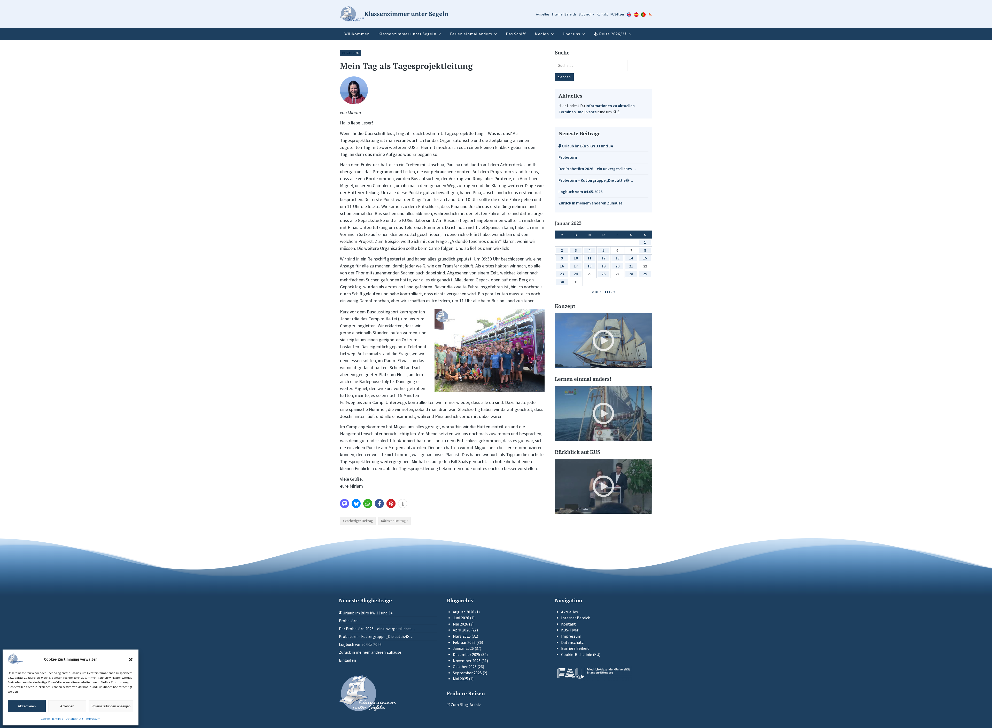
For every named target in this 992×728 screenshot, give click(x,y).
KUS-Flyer (617, 14)
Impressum (93, 719)
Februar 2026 (464, 642)
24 (576, 273)
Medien (542, 33)
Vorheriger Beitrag (359, 520)
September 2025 (467, 672)
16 (562, 266)
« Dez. (597, 291)
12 (603, 258)
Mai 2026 (460, 624)
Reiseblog (350, 53)
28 (631, 273)
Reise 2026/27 (613, 33)
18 (589, 266)
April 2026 (461, 630)
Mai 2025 (460, 678)
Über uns (571, 33)
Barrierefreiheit (575, 648)
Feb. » (610, 291)
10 (576, 258)
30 (562, 281)
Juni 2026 (461, 617)
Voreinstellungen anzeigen (110, 706)
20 (617, 266)
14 (631, 258)
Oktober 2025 (465, 666)
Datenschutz (74, 719)
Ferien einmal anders (471, 33)
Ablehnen (67, 706)
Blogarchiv (586, 14)
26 (603, 273)
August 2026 (463, 612)
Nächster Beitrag (393, 520)
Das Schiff (516, 33)
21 (631, 266)
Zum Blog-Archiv (465, 704)
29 (645, 273)
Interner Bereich (564, 14)
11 (589, 258)
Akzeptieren (27, 706)
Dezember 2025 (466, 654)
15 (645, 258)
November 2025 (467, 660)
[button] (130, 659)
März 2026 (462, 636)
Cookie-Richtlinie (52, 719)
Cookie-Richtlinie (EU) (580, 654)
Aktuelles (542, 14)
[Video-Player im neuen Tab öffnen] (603, 340)
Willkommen (357, 33)
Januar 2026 (463, 648)
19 (603, 266)
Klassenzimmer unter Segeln (407, 33)
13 (617, 258)
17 (576, 266)
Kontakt (602, 14)
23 (562, 273)
